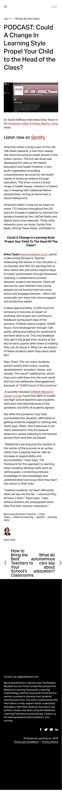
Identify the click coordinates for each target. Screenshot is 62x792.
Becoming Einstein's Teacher (20, 514)
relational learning (23, 517)
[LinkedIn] (56, 729)
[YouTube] (51, 729)
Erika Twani (33, 18)
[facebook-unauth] (40, 729)
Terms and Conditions (26, 741)
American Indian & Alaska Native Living (33, 123)
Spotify (38, 137)
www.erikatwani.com (33, 254)
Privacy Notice (50, 741)
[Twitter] (46, 729)
